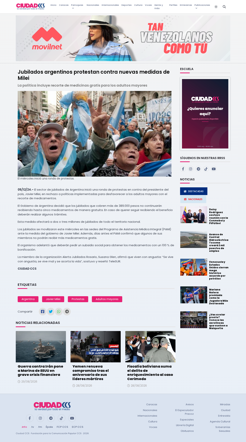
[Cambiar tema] (216, 7)
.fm (40, 427)
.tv (32, 427)
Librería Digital (185, 425)
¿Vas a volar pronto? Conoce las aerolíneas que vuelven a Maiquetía (218, 321)
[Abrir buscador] (224, 7)
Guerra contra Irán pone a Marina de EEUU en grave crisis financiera (40, 370)
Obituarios (187, 431)
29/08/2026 (29, 382)
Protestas (78, 299)
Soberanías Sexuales (222, 429)
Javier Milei (53, 299)
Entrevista (224, 416)
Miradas (225, 404)
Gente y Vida (158, 6)
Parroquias (77, 5)
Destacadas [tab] (196, 191)
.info (24, 427)
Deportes (126, 5)
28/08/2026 (84, 386)
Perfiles (173, 5)
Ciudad (225, 410)
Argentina (28, 299)
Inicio (54, 5)
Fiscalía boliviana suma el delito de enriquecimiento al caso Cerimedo (150, 372)
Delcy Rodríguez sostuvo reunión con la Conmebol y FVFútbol (218, 216)
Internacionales (110, 5)
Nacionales (93, 5)
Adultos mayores (107, 299)
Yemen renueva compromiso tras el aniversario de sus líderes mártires (90, 372)
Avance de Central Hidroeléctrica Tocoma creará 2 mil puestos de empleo (218, 243)
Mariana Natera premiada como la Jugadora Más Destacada (218, 296)
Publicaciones (202, 5)
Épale (49, 427)
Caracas (64, 5)
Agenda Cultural (220, 421)
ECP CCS (77, 427)
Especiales (187, 419)
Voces (148, 5)
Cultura (138, 5)
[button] (205, 113)
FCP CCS (62, 427)
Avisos (190, 404)
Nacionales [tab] (195, 199)
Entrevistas (186, 5)
